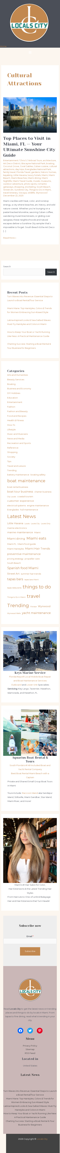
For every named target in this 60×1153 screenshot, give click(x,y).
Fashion (11, 407)
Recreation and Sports (19, 443)
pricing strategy (15, 558)
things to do (37, 587)
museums (46, 181)
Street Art (8, 190)
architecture (49, 160)
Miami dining (34, 178)
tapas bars (15, 579)
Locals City (35, 524)
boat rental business (17, 487)
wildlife (31, 193)
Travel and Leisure (16, 466)
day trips (19, 169)
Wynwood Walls (14, 613)
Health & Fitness (15, 420)
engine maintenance (38, 505)
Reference (12, 448)
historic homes (48, 172)
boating (50, 163)
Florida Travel (23, 172)
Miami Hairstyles (15, 548)
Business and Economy (19, 388)
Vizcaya (23, 193)
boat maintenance (26, 480)
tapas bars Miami (31, 580)
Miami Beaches (19, 178)
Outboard (16, 685)
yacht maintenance (36, 613)
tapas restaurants (14, 588)
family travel (9, 172)
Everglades (13, 509)
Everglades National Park (38, 169)
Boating (11, 384)
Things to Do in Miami (40, 190)
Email (30, 936)
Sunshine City (21, 190)
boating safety (38, 474)
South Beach (43, 187)
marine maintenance (20, 532)
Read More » (9, 237)
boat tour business (20, 491)
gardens (35, 172)
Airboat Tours (35, 160)
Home (3, 46)
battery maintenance (18, 474)
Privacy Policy (30, 1046)
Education (12, 398)
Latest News (21, 516)
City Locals (11, 497)
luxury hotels (34, 175)
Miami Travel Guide (22, 181)
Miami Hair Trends (37, 548)
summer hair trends (31, 573)
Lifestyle (11, 429)
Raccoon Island (30, 793)
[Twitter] (30, 1030)
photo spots (30, 184)
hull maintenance (29, 509)
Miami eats (36, 538)
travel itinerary (10, 193)
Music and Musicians (17, 434)
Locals (27, 524)
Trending (11, 470)
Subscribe (30, 951)
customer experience (20, 500)
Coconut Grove (11, 166)
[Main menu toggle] (30, 52)
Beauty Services (15, 379)
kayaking (7, 175)
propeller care (32, 558)
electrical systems (16, 505)
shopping (19, 187)
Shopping (12, 452)
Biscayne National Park (33, 163)
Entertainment (10, 160)
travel (33, 596)
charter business (42, 491)
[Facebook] (20, 1030)
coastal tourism (25, 496)
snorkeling (30, 187)
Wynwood (41, 193)
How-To (11, 425)
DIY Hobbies (13, 393)
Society (11, 457)
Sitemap (30, 1049)
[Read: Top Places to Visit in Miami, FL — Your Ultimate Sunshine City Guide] (30, 115)
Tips (9, 461)
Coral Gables (26, 166)
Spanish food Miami (22, 568)
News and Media (15, 438)
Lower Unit (31, 685)
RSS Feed (30, 1053)
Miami (45, 175)
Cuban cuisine (41, 166)
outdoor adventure (13, 184)
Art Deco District (11, 163)
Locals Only (45, 524)
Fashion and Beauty (17, 411)
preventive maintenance (24, 554)
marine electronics (17, 528)
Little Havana (20, 175)
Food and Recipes (16, 416)
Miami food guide (27, 544)
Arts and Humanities (17, 375)
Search (7, 266)
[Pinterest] (40, 1030)
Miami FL (11, 544)
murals (36, 181)
